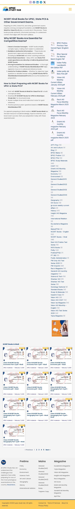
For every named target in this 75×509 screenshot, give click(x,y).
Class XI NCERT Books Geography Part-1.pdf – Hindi (13, 441)
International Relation (59, 219)
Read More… (11, 485)
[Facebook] (34, 2)
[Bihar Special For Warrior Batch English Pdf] (52, 55)
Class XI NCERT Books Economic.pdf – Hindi (58, 363)
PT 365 (53, 255)
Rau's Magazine (57, 268)
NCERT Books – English (60, 232)
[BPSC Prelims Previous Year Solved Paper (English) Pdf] (52, 44)
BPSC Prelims (56, 155)
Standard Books (57, 289)
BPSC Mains (55, 153)
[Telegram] (41, 2)
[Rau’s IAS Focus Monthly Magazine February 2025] (52, 111)
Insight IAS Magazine (59, 213)
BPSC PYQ (55, 158)
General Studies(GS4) (59, 195)
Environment (55, 176)
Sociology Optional (58, 287)
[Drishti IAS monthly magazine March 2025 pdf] (52, 133)
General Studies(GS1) (59, 179)
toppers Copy (56, 295)
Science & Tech (56, 276)
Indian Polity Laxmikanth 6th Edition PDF (59, 65)
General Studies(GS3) (59, 190)
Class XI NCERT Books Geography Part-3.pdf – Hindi (59, 415)
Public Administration (59, 258)
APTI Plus (54, 145)
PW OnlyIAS (55, 266)
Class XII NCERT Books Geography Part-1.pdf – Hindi (37, 414)
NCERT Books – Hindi (59, 237)
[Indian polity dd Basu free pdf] (52, 72)
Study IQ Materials (58, 292)
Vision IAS (54, 297)
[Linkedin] (37, 2)
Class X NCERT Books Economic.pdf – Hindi (11, 388)
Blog (52, 150)
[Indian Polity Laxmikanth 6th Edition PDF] (52, 63)
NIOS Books (55, 247)
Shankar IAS (55, 279)
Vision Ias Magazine (58, 303)
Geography (55, 200)
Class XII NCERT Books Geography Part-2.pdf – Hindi (12, 415)
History (53, 211)
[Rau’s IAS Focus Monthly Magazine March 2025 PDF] (52, 100)
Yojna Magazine (57, 316)
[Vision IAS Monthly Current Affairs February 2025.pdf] (52, 89)
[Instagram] (30, 2)
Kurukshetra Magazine (59, 224)
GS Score (54, 203)
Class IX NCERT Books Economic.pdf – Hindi (34, 388)
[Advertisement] (60, 29)
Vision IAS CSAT (57, 300)
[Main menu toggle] (70, 9)
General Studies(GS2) (59, 184)
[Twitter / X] (44, 2)
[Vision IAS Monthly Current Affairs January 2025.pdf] (52, 78)
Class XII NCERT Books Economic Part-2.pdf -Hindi (13, 363)
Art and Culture (57, 148)
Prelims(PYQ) (56, 253)
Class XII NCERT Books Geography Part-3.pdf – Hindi (59, 389)
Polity (53, 250)
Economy (54, 174)
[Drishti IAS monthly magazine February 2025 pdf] (52, 122)
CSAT (53, 166)
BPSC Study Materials (59, 161)
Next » (48, 450)
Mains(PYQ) (55, 229)
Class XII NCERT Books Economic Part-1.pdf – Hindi (37, 363)
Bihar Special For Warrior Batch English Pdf (59, 56)
